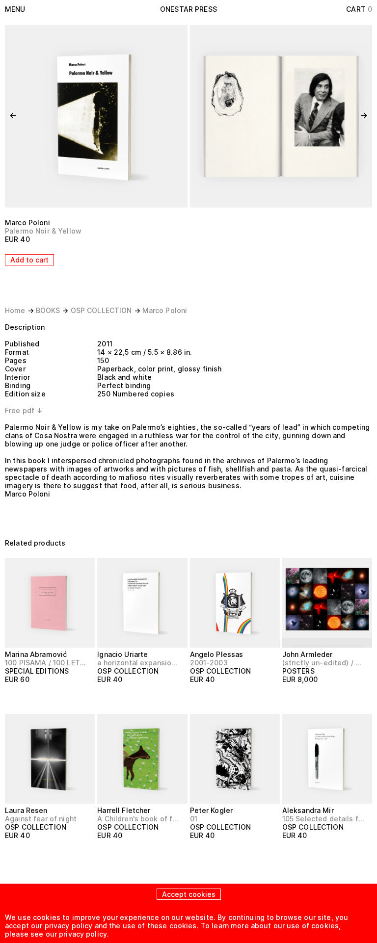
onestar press (188, 9)
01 (193, 818)
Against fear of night (41, 818)
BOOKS (48, 310)
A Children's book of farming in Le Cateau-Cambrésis (138, 818)
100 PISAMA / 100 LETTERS (45, 662)
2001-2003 (209, 662)
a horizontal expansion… (138, 662)
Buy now (352, 697)
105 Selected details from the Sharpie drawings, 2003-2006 (323, 818)
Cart (359, 9)
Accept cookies (188, 894)
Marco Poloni (27, 222)
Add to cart (29, 260)
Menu (15, 9)
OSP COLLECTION (101, 310)
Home (15, 310)
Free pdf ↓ (24, 410)
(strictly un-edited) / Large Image (323, 662)
